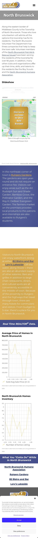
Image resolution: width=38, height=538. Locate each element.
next (34, 97)
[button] (35, 498)
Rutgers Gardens (21, 175)
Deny (19, 526)
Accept (19, 520)
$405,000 (18, 91)
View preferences (19, 531)
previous (4, 97)
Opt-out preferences (14, 535)
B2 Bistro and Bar (23, 261)
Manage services (19, 515)
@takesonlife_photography (28, 163)
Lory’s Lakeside (14, 264)
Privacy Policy (25, 535)
